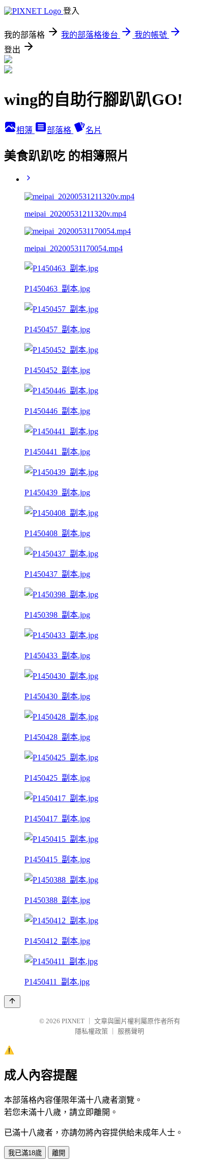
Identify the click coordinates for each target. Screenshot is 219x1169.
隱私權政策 (91, 1031)
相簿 (25, 130)
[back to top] (12, 1001)
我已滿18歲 (25, 1153)
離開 (58, 1153)
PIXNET (73, 1021)
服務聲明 (131, 1031)
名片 (94, 130)
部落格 (60, 130)
